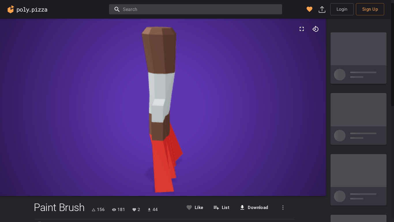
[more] (283, 207)
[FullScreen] (302, 29)
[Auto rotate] (315, 29)
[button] (309, 9)
